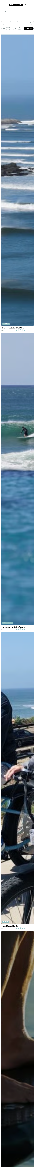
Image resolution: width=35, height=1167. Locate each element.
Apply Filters (6, 28)
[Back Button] (2, 5)
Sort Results (18, 28)
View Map (29, 29)
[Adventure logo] (17, 5)
